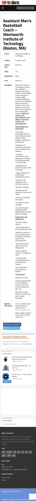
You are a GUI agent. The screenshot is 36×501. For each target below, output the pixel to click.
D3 (19, 452)
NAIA (9, 455)
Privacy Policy (6, 477)
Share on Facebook (12, 324)
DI (22, 452)
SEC (14, 455)
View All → (7, 381)
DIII (30, 452)
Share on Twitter (12, 328)
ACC (3, 452)
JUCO (3, 455)
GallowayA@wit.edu (23, 310)
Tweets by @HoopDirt (10, 424)
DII (26, 452)
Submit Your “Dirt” (7, 467)
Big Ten (9, 452)
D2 (15, 452)
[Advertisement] (18, 400)
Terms (4, 480)
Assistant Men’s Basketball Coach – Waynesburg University (22, 358)
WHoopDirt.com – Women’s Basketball (14, 469)
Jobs (3, 464)
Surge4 (12, 499)
